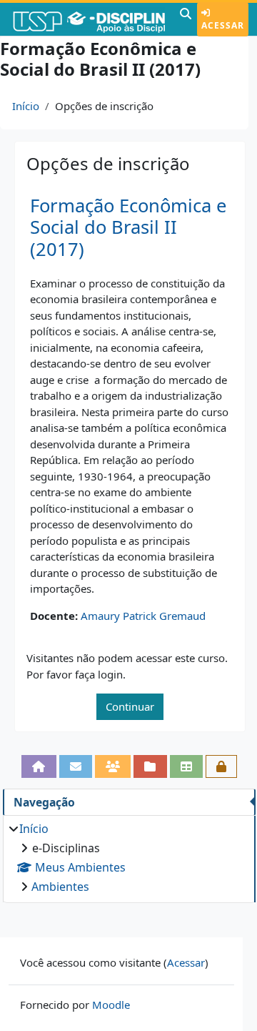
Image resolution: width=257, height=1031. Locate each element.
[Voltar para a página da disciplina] (38, 766)
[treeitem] (129, 857)
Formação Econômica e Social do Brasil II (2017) (128, 227)
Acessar (222, 25)
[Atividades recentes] (149, 766)
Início (25, 106)
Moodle (111, 1004)
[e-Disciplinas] (88, 19)
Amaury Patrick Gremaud (143, 615)
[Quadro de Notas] (186, 766)
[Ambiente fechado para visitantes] (221, 766)
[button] (185, 19)
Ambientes (60, 886)
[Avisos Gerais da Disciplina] (75, 766)
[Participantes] (113, 766)
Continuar (130, 706)
